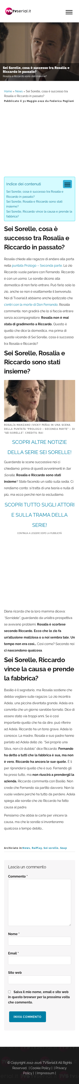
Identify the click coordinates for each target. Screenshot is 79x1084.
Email (13, 953)
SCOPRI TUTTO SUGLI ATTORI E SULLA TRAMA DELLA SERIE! (40, 515)
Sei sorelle (51, 848)
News (19, 91)
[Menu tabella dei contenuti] (67, 184)
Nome (14, 934)
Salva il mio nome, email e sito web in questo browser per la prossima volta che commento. (39, 997)
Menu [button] (69, 12)
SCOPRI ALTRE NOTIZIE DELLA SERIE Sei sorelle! (39, 447)
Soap (63, 848)
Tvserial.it (18, 11)
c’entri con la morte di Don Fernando (31, 305)
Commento (18, 876)
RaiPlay (37, 848)
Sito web (15, 973)
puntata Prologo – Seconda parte (37, 265)
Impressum (45, 1073)
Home (8, 91)
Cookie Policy (40, 1068)
